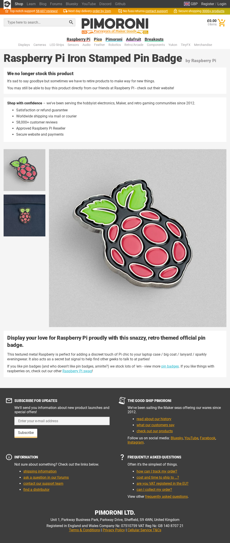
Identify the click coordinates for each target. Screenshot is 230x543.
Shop (19, 4)
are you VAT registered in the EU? (162, 483)
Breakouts (154, 39)
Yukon (172, 45)
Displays (24, 45)
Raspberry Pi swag (77, 371)
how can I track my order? (157, 471)
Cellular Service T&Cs (144, 530)
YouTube (89, 4)
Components (156, 45)
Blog (42, 4)
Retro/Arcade (133, 45)
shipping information (40, 471)
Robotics (114, 45)
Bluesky (72, 4)
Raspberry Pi (78, 39)
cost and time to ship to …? (158, 477)
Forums (56, 4)
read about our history (154, 419)
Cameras (39, 45)
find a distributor (36, 489)
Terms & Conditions (84, 530)
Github (120, 4)
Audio (86, 45)
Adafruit (133, 39)
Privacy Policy (114, 530)
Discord (105, 4)
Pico (98, 39)
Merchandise (203, 45)
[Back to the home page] (115, 26)
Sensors (73, 45)
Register (207, 4)
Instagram (136, 442)
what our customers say (156, 425)
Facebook (207, 438)
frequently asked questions (166, 496)
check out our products (155, 431)
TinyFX (185, 45)
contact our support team (43, 483)
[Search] (71, 22)
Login (221, 4)
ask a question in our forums (46, 477)
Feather (99, 45)
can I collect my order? (154, 489)
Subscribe (26, 433)
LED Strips (57, 45)
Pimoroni (114, 39)
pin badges (170, 366)
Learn (31, 4)
